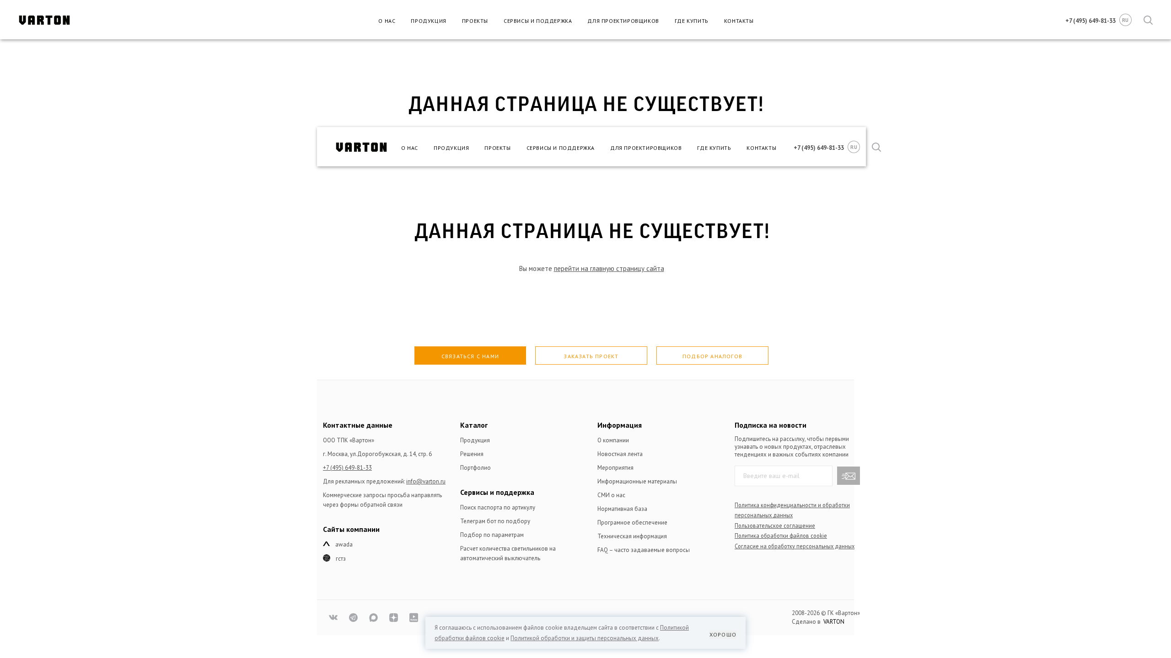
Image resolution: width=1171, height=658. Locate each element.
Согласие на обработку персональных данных (794, 546)
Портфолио (475, 468)
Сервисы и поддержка (538, 20)
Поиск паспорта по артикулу (497, 507)
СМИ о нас (611, 495)
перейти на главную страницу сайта (609, 268)
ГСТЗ (341, 558)
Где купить (692, 20)
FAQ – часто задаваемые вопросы (643, 550)
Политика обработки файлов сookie (781, 535)
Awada (344, 544)
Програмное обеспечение (632, 522)
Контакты (739, 20)
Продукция (428, 20)
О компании (613, 440)
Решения (471, 454)
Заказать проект (591, 356)
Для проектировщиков (623, 20)
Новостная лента (620, 454)
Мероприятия (615, 468)
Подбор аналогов (712, 356)
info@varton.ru (426, 481)
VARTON (833, 622)
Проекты (475, 20)
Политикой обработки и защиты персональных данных (584, 638)
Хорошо (722, 634)
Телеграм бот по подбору (495, 521)
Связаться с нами (470, 356)
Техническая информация (632, 536)
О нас (386, 20)
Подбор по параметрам (492, 535)
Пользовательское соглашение (775, 525)
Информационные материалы (637, 481)
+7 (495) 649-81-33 (347, 468)
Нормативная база (622, 509)
